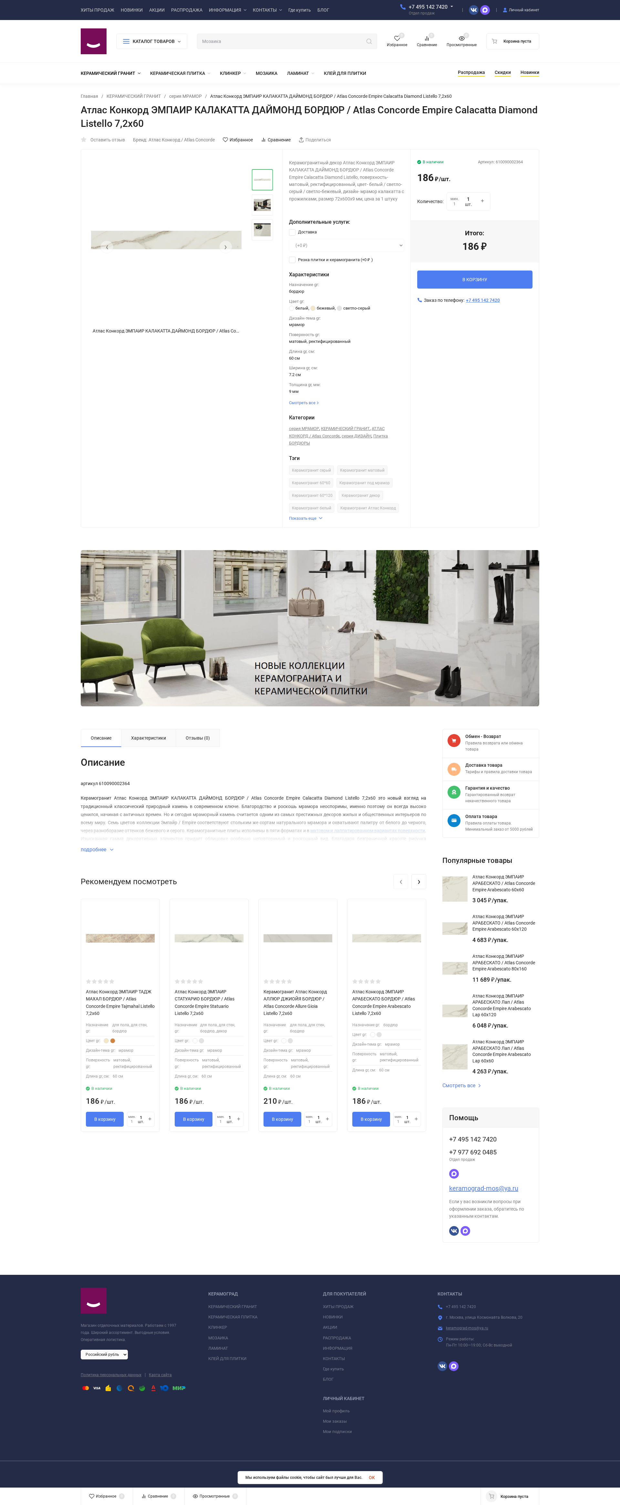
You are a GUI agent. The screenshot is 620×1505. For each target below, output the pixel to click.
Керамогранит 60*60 (311, 483)
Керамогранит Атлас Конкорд (368, 508)
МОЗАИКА (218, 1338)
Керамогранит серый (311, 470)
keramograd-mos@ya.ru (483, 1188)
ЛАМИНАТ (218, 1348)
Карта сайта (160, 1375)
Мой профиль (336, 1410)
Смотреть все (458, 1085)
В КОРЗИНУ (474, 279)
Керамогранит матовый (362, 470)
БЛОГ (328, 1379)
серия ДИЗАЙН (356, 436)
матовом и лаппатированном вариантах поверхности (367, 830)
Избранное (241, 139)
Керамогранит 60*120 (312, 495)
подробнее (94, 849)
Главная (89, 96)
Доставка (307, 232)
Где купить (333, 1369)
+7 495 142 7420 (428, 7)
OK (372, 1477)
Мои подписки (337, 1431)
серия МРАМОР (185, 96)
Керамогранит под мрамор (364, 483)
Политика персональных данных (111, 1375)
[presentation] (106, 247)
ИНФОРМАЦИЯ (337, 1348)
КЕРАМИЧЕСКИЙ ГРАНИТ (134, 96)
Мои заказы (335, 1421)
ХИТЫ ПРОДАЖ (338, 1306)
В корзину (105, 1119)
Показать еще (302, 518)
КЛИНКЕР (217, 1327)
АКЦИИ (330, 1327)
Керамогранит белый (311, 508)
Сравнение (279, 139)
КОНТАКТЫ (334, 1358)
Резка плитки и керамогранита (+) (335, 259)
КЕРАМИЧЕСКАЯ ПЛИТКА (232, 1317)
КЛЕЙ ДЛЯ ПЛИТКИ (227, 1358)
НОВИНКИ (333, 1317)
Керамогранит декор (361, 495)
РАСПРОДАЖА (337, 1338)
